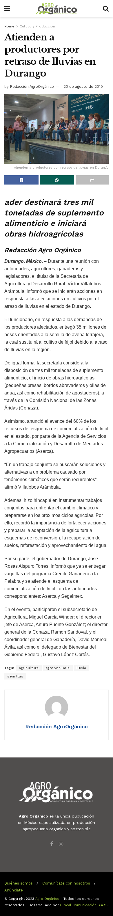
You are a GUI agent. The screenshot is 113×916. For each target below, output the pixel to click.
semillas (15, 676)
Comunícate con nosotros (66, 883)
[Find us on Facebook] (51, 844)
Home (9, 26)
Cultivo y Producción (37, 26)
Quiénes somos (18, 883)
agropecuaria (57, 668)
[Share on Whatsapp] (57, 180)
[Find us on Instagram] (61, 844)
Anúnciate (13, 890)
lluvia (81, 668)
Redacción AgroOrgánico (32, 86)
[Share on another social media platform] (92, 180)
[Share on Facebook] (21, 180)
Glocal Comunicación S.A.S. (83, 905)
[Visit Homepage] (56, 8)
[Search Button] (106, 8)
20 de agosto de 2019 (83, 86)
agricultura (29, 668)
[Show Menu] (7, 8)
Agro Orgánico (47, 899)
